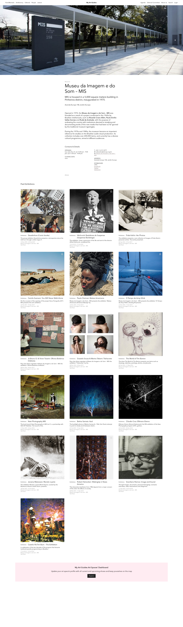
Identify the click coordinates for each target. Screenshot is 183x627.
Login (176, 2)
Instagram (97, 170)
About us (164, 2)
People (34, 2)
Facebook (97, 166)
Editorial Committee (153, 2)
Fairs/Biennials (9, 2)
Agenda (143, 2)
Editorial (27, 2)
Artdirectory (19, 2)
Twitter (96, 168)
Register (91, 576)
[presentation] (8, 40)
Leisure (39, 2)
